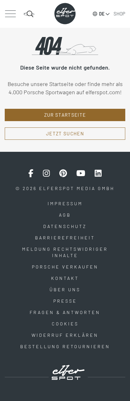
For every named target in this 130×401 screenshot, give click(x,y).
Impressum (65, 203)
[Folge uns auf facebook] (31, 173)
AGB (65, 215)
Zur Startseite (65, 115)
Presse (65, 301)
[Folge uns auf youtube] (81, 173)
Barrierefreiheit (65, 237)
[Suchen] (29, 13)
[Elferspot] (65, 14)
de (101, 13)
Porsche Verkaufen (65, 266)
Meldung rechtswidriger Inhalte (65, 252)
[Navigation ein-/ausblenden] (10, 14)
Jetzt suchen (65, 133)
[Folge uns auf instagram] (46, 173)
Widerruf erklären (65, 335)
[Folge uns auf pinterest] (63, 173)
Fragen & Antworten (65, 312)
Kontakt (65, 278)
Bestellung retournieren (65, 346)
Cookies (65, 323)
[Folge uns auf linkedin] (98, 173)
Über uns (65, 289)
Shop (119, 13)
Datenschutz (65, 226)
